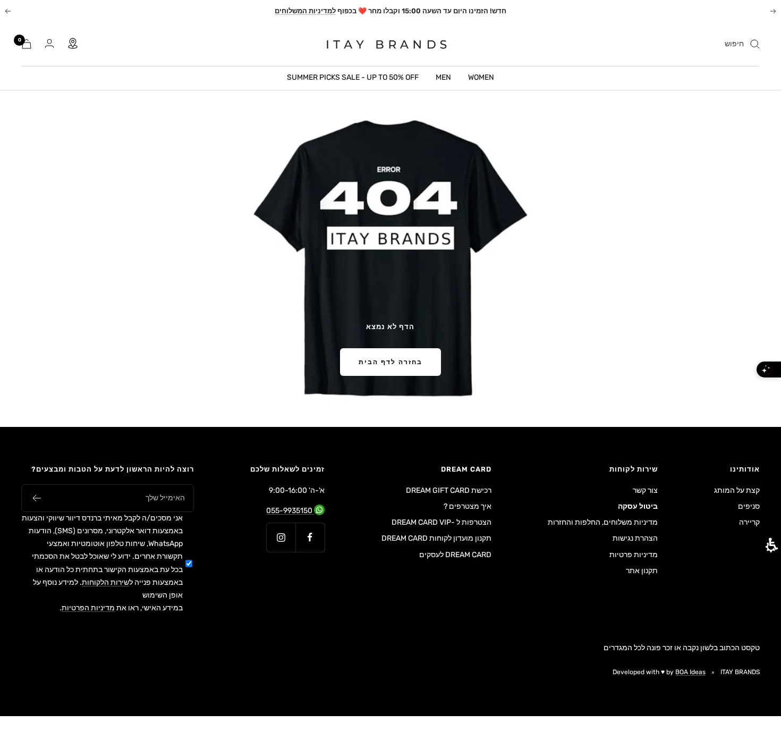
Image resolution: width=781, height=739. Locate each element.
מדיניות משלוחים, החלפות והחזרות (603, 522)
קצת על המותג (737, 490)
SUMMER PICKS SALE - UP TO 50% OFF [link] (353, 77)
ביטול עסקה (638, 506)
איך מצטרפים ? (467, 506)
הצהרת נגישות (635, 538)
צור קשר (645, 490)
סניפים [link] (749, 506)
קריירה (749, 522)
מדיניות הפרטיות (88, 607)
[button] (36, 498)
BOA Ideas (690, 672)
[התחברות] (49, 44)
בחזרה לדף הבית (390, 362)
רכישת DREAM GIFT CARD (448, 490)
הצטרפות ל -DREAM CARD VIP (441, 522)
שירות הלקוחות (105, 582)
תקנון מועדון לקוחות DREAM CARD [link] (436, 539)
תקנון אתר (642, 570)
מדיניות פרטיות (633, 554)
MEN (443, 77)
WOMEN (481, 77)
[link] (380, 44)
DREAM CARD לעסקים (455, 554)
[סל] (26, 44)
